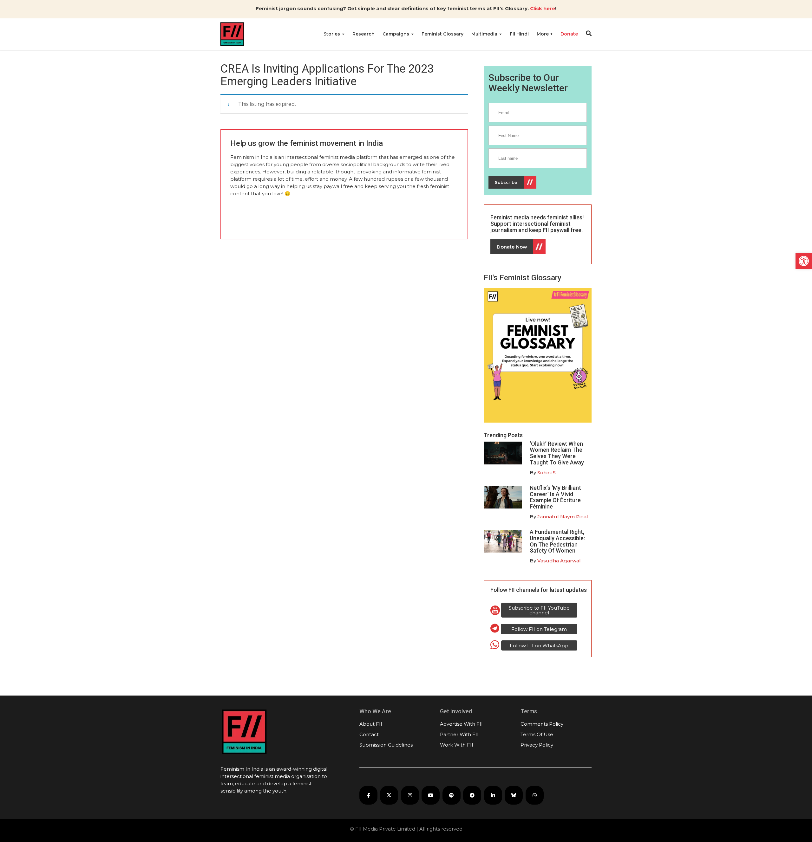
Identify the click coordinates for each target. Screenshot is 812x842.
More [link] (543, 34)
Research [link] (363, 34)
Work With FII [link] (456, 745)
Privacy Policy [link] (537, 745)
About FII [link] (370, 724)
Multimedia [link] (485, 34)
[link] (804, 261)
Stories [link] (332, 34)
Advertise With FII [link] (461, 724)
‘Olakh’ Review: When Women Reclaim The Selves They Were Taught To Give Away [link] (557, 453)
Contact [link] (369, 734)
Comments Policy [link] (542, 724)
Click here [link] (542, 8)
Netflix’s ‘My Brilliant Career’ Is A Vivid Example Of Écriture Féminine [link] (555, 497)
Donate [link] (569, 34)
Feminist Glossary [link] (442, 34)
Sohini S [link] (546, 473)
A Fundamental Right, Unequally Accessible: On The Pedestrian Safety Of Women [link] (557, 541)
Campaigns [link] (396, 34)
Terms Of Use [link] (537, 734)
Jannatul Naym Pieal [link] (562, 517)
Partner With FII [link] (459, 734)
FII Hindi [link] (519, 34)
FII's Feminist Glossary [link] (522, 277)
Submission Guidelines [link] (386, 745)
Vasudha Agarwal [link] (559, 561)
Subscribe (506, 182)
